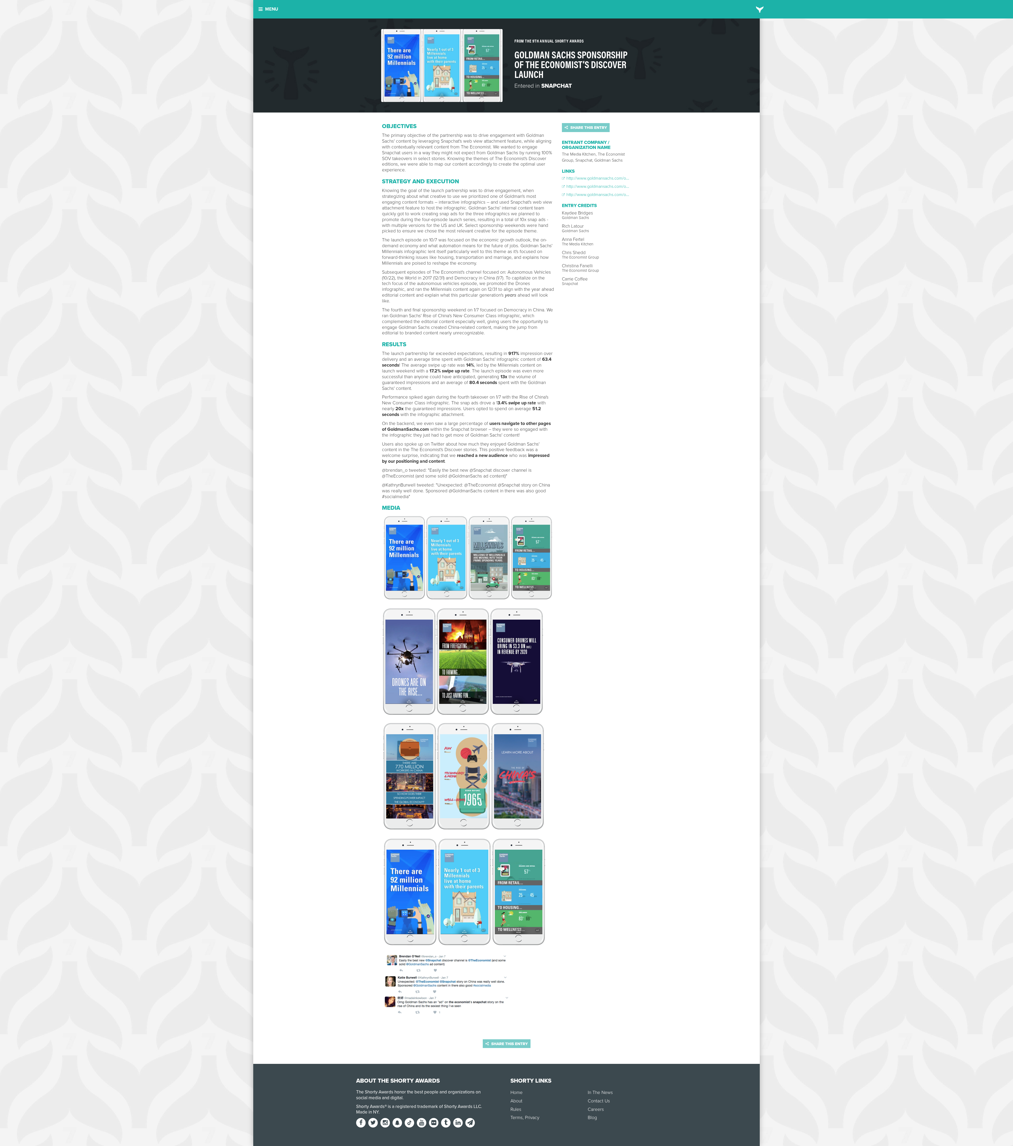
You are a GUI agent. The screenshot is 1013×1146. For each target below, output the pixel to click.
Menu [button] (271, 9)
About (516, 1101)
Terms (516, 1117)
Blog (592, 1117)
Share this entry (588, 127)
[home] (760, 9)
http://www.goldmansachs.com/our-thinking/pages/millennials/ (622, 178)
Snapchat (556, 85)
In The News (600, 1092)
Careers (596, 1109)
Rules (515, 1109)
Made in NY (367, 1112)
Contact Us (599, 1101)
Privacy (532, 1117)
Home (516, 1092)
